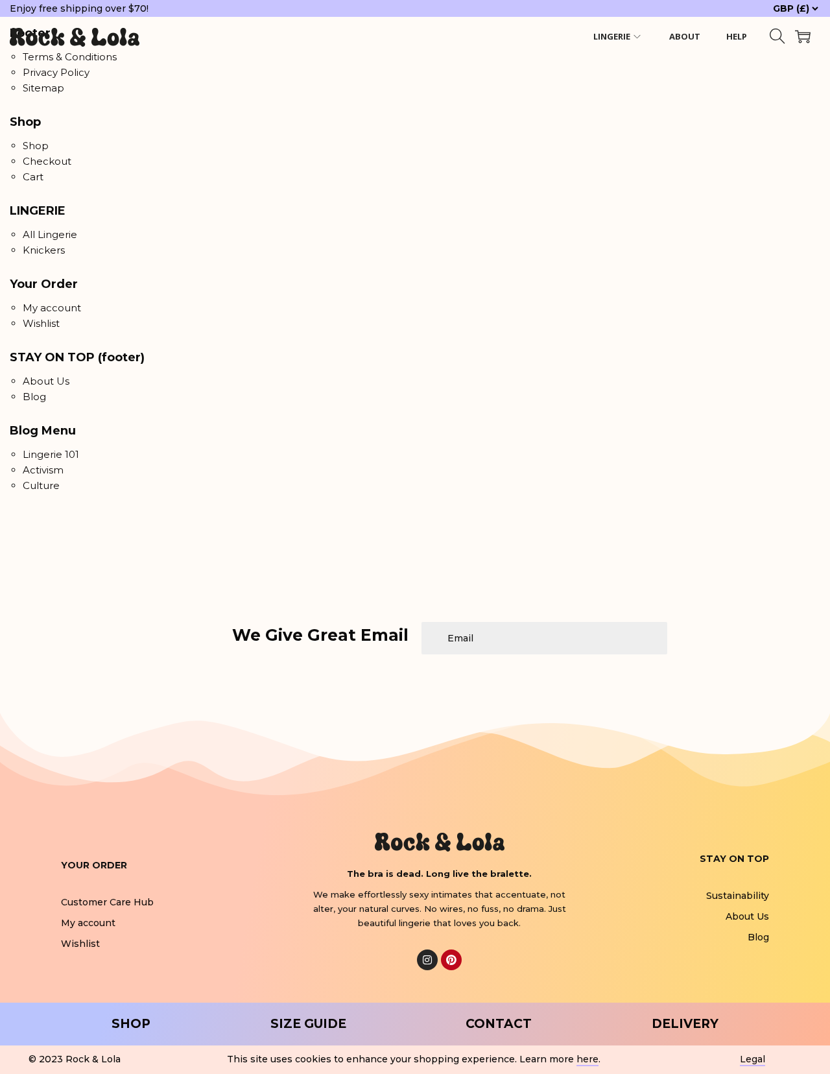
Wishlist (41, 323)
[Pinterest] (451, 959)
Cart (33, 177)
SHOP (131, 1023)
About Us (46, 381)
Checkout (47, 161)
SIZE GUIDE (308, 1023)
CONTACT (499, 1023)
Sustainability (737, 895)
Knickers (44, 250)
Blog (34, 396)
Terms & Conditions (70, 57)
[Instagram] (427, 959)
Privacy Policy (56, 72)
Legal (752, 1059)
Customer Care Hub (107, 902)
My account (52, 308)
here (587, 1059)
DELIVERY (685, 1023)
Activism (43, 470)
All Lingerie (50, 234)
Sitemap (43, 88)
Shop (36, 145)
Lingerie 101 (51, 454)
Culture (41, 485)
